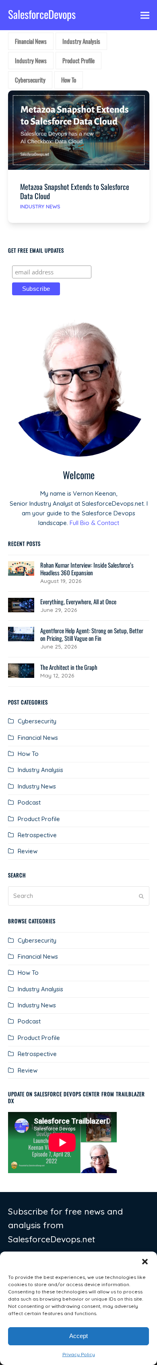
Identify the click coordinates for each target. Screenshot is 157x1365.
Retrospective (37, 835)
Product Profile (39, 819)
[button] (145, 1262)
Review (27, 851)
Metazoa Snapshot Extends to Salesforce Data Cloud (74, 191)
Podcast (29, 802)
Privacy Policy (78, 1354)
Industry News (40, 206)
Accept (78, 1335)
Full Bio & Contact (94, 523)
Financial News (38, 737)
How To (28, 754)
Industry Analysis (40, 770)
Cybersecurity (37, 721)
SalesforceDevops (42, 14)
